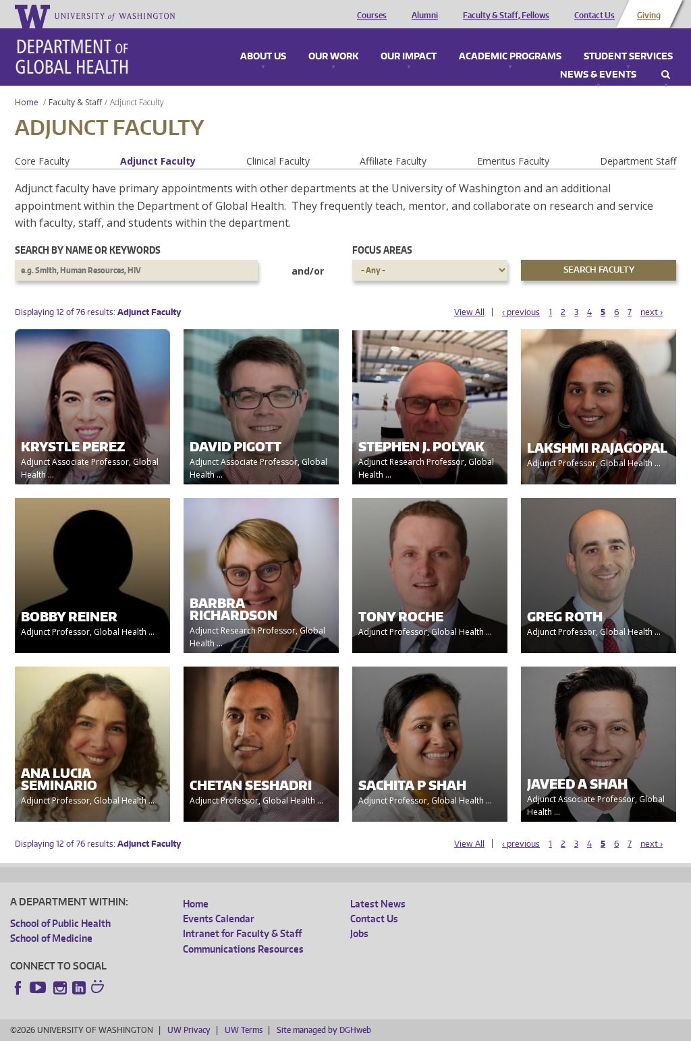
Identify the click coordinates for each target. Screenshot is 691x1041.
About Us (263, 56)
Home (26, 102)
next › (651, 312)
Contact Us (594, 15)
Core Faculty (42, 160)
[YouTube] (39, 988)
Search (665, 75)
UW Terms (243, 1030)
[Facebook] (18, 988)
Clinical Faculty (278, 160)
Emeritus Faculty (513, 160)
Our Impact (409, 56)
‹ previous (521, 312)
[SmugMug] (99, 988)
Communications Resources (243, 949)
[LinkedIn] (79, 988)
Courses (372, 15)
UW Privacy (189, 1030)
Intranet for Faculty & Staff (242, 933)
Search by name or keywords (88, 250)
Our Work (333, 56)
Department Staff (638, 160)
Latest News (378, 903)
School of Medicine (51, 938)
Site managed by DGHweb (324, 1030)
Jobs (359, 933)
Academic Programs (510, 56)
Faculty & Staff (75, 102)
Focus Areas (382, 250)
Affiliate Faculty (393, 160)
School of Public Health (60, 923)
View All (469, 312)
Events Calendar (218, 918)
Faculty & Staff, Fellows (506, 15)
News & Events (598, 75)
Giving (649, 15)
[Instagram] (60, 988)
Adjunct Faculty (158, 160)
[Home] (72, 57)
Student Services (628, 56)
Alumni (425, 15)
